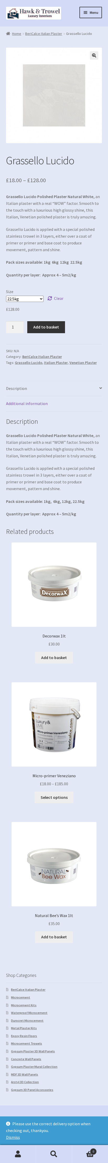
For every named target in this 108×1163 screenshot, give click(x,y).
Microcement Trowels (26, 1043)
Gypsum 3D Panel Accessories (32, 1090)
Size (9, 291)
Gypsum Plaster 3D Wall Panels (33, 1051)
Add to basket (46, 327)
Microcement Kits (23, 1005)
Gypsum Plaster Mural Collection (34, 1067)
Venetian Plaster (83, 362)
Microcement (20, 997)
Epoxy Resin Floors (24, 1036)
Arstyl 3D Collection (25, 1082)
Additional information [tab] (27, 403)
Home (16, 33)
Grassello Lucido (28, 362)
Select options (54, 797)
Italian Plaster (56, 362)
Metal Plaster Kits (24, 1028)
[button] (94, 55)
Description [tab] (16, 388)
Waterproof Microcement (29, 1013)
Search (54, 1154)
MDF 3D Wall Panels (24, 1074)
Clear (58, 298)
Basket (83, 1149)
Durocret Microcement (27, 1020)
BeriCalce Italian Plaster (43, 33)
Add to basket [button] (54, 657)
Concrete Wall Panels (26, 1059)
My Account (18, 1154)
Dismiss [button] (13, 1137)
